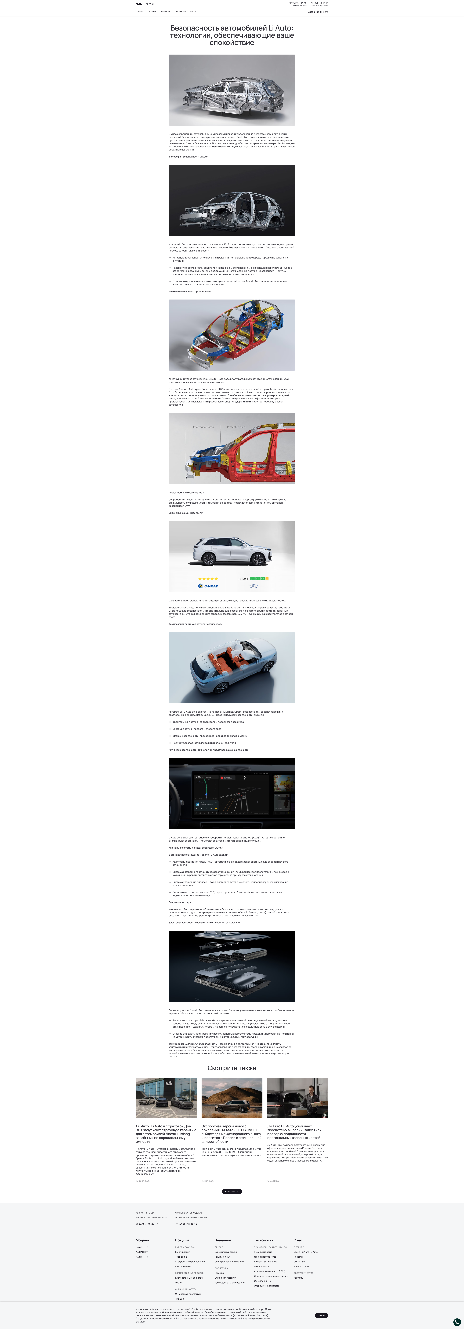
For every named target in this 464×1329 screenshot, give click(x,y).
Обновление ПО (262, 1280)
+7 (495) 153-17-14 (186, 1224)
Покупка (152, 11)
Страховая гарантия (225, 1277)
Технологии (180, 11)
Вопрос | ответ (301, 1266)
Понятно (321, 1315)
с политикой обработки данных (194, 1309)
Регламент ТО (222, 1256)
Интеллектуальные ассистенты (270, 1276)
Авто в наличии (183, 1266)
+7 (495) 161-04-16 (147, 1224)
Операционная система (266, 1285)
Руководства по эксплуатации (230, 1282)
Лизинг (179, 1282)
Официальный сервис (226, 1251)
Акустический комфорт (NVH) (269, 1271)
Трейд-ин (180, 1298)
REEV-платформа (263, 1251)
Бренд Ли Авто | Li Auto (306, 1251)
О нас (193, 11)
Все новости (230, 1191)
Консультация (182, 1251)
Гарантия (219, 1272)
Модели (139, 11)
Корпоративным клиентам (189, 1277)
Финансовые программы (188, 1293)
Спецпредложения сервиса (229, 1261)
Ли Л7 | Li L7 (142, 1252)
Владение (165, 11)
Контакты (298, 1277)
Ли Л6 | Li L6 (142, 1247)
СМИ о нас (299, 1261)
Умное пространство (265, 1256)
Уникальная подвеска (265, 1261)
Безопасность (261, 1266)
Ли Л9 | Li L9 (142, 1257)
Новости (298, 1256)
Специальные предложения (190, 1261)
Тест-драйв (181, 1256)
